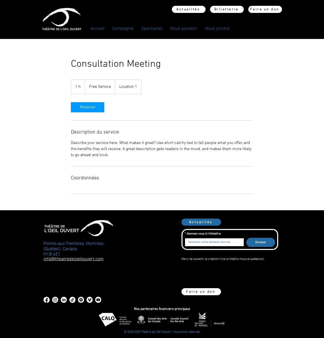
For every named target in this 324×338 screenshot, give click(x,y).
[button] (122, 28)
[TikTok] (72, 300)
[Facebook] (47, 300)
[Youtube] (98, 300)
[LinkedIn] (64, 300)
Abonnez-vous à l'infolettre (203, 234)
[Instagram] (55, 300)
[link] (87, 107)
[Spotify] (81, 300)
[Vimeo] (90, 300)
